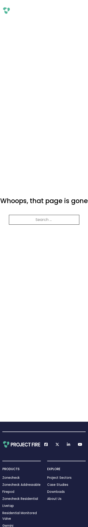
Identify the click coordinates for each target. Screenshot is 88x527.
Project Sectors (59, 478)
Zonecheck (11, 478)
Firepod (8, 492)
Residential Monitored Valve (19, 516)
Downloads (56, 492)
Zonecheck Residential (20, 499)
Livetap (8, 506)
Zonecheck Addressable (21, 485)
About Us (54, 499)
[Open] (82, 10)
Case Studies (57, 485)
